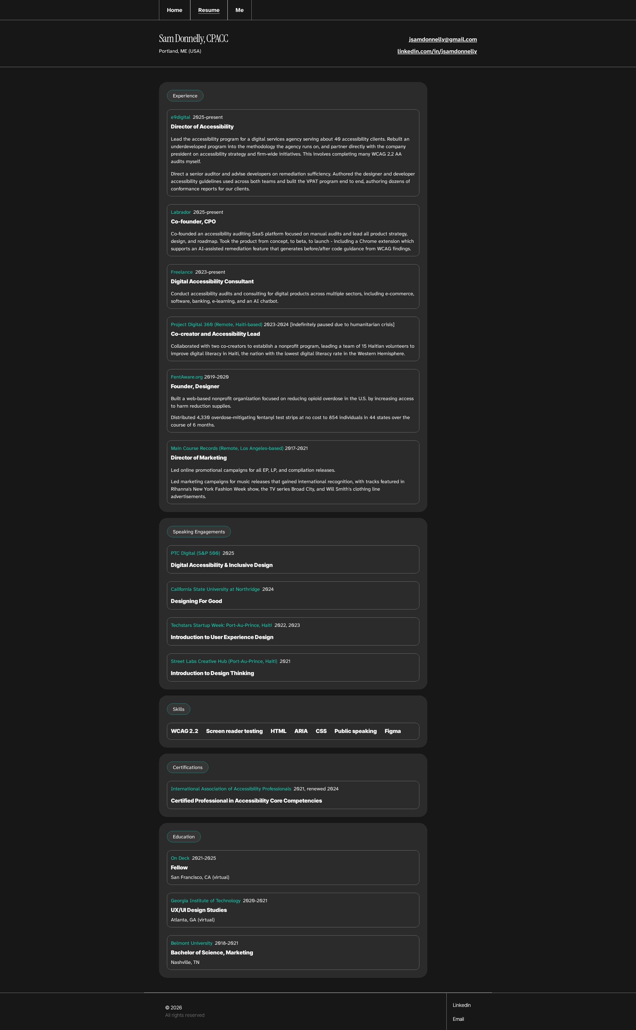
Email (458, 1019)
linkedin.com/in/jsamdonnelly (437, 51)
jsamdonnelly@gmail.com (443, 39)
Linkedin (462, 1005)
